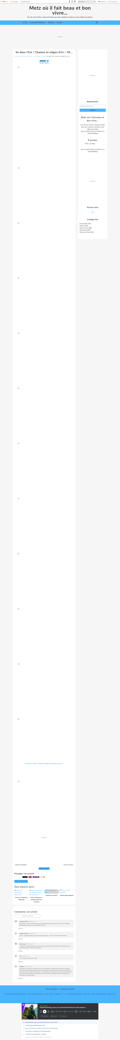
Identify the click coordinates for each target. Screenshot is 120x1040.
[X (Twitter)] (72, 2)
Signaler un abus (58, 993)
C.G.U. (65, 993)
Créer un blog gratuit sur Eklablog (35, 993)
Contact (59, 22)
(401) (85, 230)
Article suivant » (69, 865)
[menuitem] (25, 22)
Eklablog (71, 989)
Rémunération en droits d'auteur (75, 993)
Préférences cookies (111, 993)
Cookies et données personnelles (99, 993)
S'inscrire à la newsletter (21, 881)
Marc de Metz (95, 131)
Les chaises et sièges (40, 56)
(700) (84, 226)
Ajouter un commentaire (27, 916)
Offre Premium (87, 993)
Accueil (25, 22)
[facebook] (69, 2)
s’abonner (45, 1016)
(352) (87, 232)
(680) (86, 228)
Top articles (45, 993)
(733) (85, 223)
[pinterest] (75, 2)
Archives (51, 22)
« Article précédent (20, 865)
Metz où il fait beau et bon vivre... (60, 11)
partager (55, 1016)
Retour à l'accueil (44, 868)
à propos (64, 1016)
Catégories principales (37, 22)
